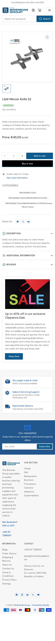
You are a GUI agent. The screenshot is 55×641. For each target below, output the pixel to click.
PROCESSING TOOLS (27, 193)
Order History (9, 553)
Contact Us (8, 568)
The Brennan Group (21, 605)
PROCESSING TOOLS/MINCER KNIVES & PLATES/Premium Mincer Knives (28, 205)
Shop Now (14, 356)
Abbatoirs (29, 491)
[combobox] (27, 19)
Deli (26, 472)
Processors (30, 483)
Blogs (5, 549)
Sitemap (6, 583)
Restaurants (30, 476)
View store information (17, 177)
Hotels (27, 468)
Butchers (29, 480)
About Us (7, 564)
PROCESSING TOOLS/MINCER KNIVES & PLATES (28, 198)
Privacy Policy (9, 579)
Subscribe (44, 446)
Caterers (28, 487)
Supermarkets (31, 495)
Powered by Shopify (40, 605)
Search (46, 18)
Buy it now (27, 163)
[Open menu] (49, 10)
